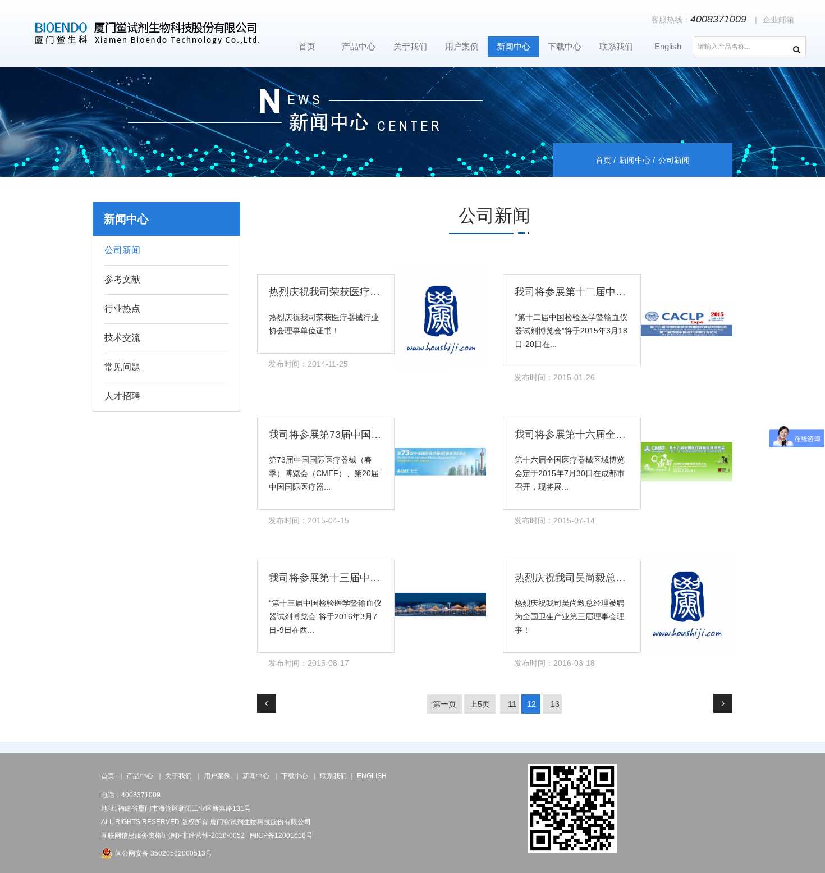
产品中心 (358, 46)
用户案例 (462, 46)
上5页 (480, 704)
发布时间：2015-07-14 (554, 520)
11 (512, 704)
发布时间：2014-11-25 (308, 363)
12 (531, 704)
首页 (307, 46)
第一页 (444, 704)
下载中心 (564, 46)
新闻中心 (513, 46)
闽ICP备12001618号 (281, 835)
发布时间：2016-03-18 (554, 663)
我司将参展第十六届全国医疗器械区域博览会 (616, 434)
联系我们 (616, 46)
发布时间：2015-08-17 (308, 663)
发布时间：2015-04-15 (308, 520)
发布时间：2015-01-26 (554, 377)
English (667, 46)
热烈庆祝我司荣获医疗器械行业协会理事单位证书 (380, 292)
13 (555, 704)
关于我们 (410, 46)
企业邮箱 (778, 19)
